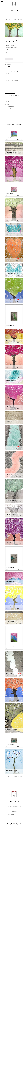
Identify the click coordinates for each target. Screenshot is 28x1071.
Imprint (9, 817)
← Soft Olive (7, 19)
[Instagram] (20, 823)
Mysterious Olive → (18, 19)
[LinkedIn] (12, 823)
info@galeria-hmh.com (14, 814)
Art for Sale (7, 16)
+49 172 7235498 (14, 811)
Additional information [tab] (13, 95)
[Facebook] (7, 823)
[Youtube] (16, 823)
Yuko (12, 16)
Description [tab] (10, 91)
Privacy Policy (17, 817)
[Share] (6, 71)
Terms (13, 817)
